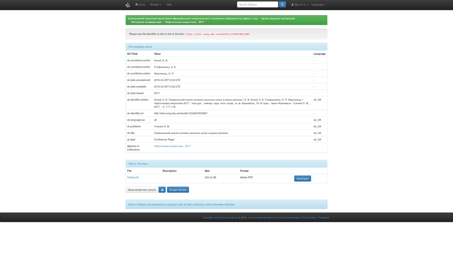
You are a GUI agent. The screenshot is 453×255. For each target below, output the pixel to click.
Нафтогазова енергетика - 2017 (184, 22)
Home (141, 4)
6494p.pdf (133, 177)
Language (317, 4)
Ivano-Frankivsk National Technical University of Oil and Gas (282, 217)
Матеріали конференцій (146, 22)
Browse (154, 4)
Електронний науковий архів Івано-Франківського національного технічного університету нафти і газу (192, 18)
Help (169, 4)
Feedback (323, 217)
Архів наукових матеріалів (278, 18)
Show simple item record (142, 189)
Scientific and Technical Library (220, 217)
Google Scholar (178, 189)
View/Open (303, 178)
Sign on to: (300, 4)
